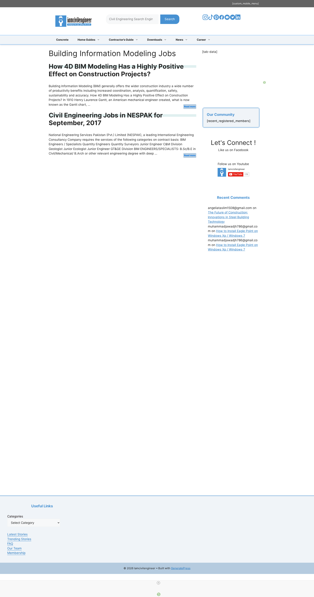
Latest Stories (17, 534)
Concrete (62, 39)
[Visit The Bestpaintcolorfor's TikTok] (211, 19)
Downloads (154, 39)
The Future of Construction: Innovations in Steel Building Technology (228, 217)
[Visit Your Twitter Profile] (232, 19)
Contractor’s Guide (121, 39)
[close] (158, 582)
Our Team (14, 548)
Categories (15, 516)
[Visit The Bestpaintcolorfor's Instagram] (205, 19)
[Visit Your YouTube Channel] (227, 19)
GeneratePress (180, 568)
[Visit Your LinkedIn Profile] (238, 20)
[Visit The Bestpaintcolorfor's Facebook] (221, 19)
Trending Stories (19, 539)
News (179, 39)
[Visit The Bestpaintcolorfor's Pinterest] (216, 19)
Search (170, 19)
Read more (190, 106)
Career (201, 39)
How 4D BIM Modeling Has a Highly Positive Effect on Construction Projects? (116, 70)
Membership (16, 553)
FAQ (10, 543)
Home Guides (86, 39)
